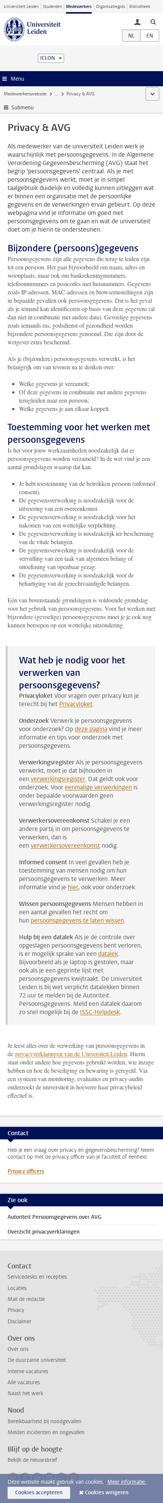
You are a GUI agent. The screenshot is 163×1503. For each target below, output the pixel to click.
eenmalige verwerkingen (98, 787)
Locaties (17, 1288)
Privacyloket (75, 704)
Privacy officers (26, 1171)
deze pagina (91, 729)
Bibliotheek (139, 6)
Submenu (22, 107)
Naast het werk (25, 1393)
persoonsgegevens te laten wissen (77, 920)
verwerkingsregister (58, 779)
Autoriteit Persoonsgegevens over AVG (55, 1217)
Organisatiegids (110, 6)
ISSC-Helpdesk (100, 1012)
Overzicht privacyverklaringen (44, 1231)
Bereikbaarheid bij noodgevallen (45, 1421)
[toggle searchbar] (153, 22)
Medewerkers (79, 6)
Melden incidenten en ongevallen (46, 1432)
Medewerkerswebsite (25, 94)
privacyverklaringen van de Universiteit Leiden (71, 1054)
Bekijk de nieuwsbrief (32, 1460)
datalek (108, 954)
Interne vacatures (28, 1371)
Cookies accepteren (39, 1492)
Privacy (16, 1310)
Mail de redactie (26, 1299)
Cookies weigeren (107, 1492)
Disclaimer (19, 1321)
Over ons (18, 1349)
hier (73, 887)
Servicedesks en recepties (37, 1277)
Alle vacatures (24, 1382)
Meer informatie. (126, 1482)
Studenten (52, 6)
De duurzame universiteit (37, 1360)
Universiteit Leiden (21, 6)
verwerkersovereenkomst (65, 846)
